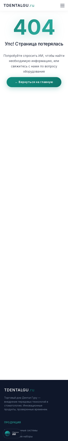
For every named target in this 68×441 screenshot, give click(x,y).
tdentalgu (19, 5)
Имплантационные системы (20, 430)
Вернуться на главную (34, 82)
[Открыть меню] (62, 5)
